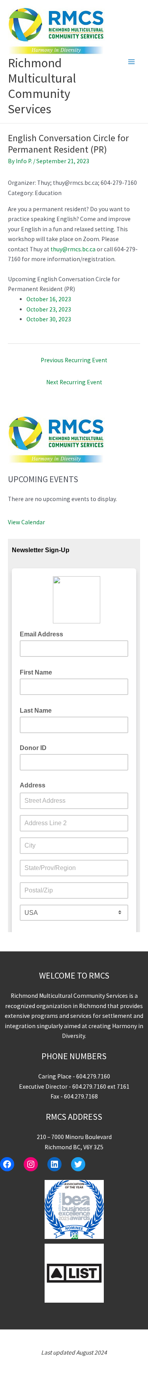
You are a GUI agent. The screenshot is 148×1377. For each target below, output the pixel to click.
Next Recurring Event (74, 382)
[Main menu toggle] (131, 61)
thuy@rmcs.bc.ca (73, 249)
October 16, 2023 (48, 299)
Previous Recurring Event (74, 360)
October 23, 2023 (48, 309)
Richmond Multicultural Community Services (42, 86)
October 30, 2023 (48, 319)
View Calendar (26, 522)
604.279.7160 (93, 1076)
